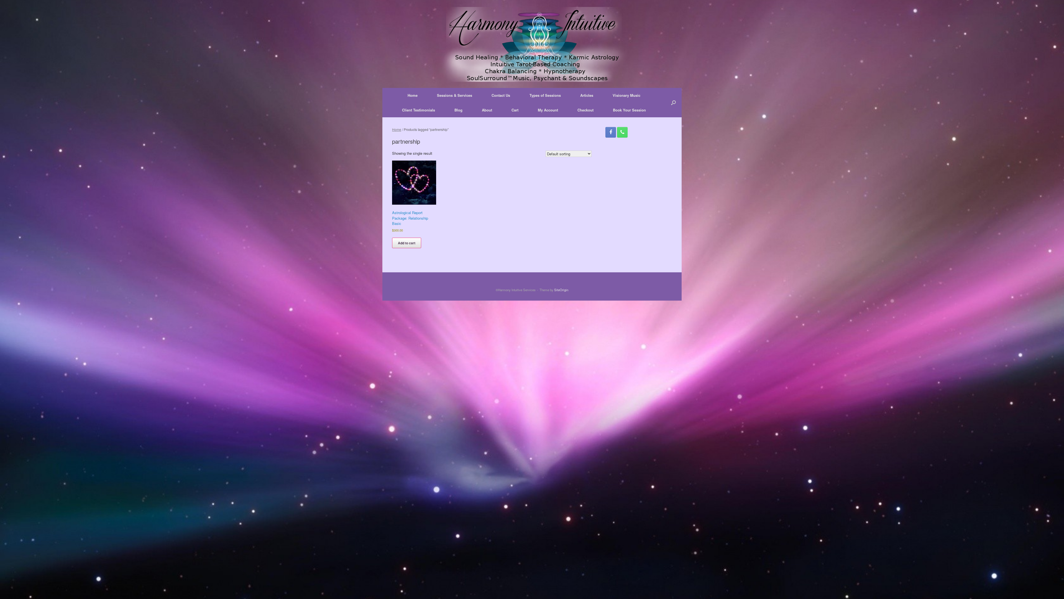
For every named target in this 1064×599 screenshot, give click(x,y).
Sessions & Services (454, 95)
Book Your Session (629, 110)
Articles (586, 95)
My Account (548, 110)
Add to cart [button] (406, 242)
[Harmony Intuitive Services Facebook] (610, 132)
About (487, 110)
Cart (514, 110)
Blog (458, 110)
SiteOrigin (561, 290)
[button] (673, 102)
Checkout (585, 110)
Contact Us (501, 95)
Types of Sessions (545, 95)
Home (413, 95)
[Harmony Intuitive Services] (532, 44)
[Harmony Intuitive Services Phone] (622, 132)
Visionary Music (626, 95)
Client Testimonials (418, 110)
